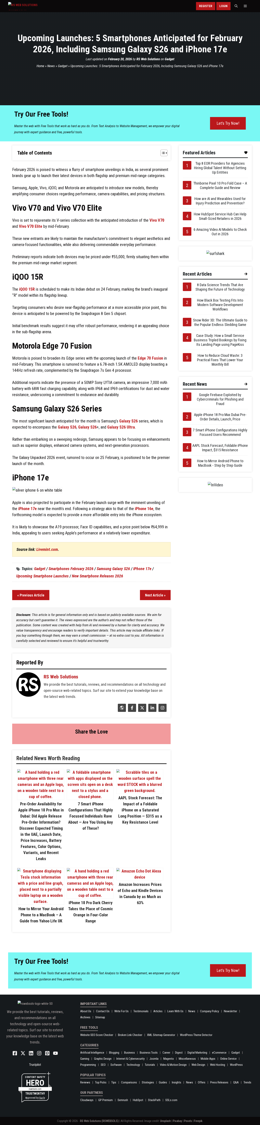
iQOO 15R (27, 289)
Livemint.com (47, 549)
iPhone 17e (27, 508)
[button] (236, 6)
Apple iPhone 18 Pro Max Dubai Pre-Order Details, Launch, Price (220, 417)
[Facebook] (131, 710)
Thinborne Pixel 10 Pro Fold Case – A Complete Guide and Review (220, 185)
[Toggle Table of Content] (162, 152)
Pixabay (177, 1121)
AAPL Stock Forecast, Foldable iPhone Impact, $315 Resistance (220, 447)
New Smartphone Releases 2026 (97, 576)
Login (223, 6)
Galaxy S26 (128, 421)
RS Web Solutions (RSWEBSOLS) (99, 1121)
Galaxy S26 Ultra (121, 427)
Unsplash (165, 1121)
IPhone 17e (142, 568)
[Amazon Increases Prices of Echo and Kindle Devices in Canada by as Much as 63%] (139, 877)
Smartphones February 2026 (71, 568)
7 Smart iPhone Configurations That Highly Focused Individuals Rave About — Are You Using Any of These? (90, 816)
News (51, 66)
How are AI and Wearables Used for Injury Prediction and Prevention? (220, 201)
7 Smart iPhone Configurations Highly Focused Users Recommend (220, 432)
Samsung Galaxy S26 (113, 568)
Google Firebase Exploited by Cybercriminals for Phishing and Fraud (220, 399)
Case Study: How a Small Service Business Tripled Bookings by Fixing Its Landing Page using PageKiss (220, 340)
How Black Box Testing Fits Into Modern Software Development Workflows (220, 304)
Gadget (169, 59)
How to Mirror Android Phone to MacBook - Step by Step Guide (220, 463)
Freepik (198, 1121)
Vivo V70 (157, 220)
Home (40, 66)
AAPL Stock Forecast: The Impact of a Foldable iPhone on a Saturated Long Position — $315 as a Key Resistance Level (140, 810)
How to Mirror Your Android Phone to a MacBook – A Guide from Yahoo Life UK (41, 914)
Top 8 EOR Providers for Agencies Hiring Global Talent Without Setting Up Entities (220, 167)
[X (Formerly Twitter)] (141, 710)
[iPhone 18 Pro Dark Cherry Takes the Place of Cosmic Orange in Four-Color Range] (90, 895)
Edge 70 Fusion (150, 358)
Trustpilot (35, 1065)
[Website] (121, 710)
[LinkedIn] (151, 710)
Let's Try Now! (228, 123)
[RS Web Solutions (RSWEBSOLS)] (31, 6)
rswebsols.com (35, 1089)
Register (205, 6)
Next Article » (155, 595)
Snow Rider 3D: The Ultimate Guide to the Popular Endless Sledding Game (220, 322)
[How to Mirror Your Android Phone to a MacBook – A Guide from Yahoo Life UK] (40, 901)
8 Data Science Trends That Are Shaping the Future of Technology (220, 287)
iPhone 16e (144, 508)
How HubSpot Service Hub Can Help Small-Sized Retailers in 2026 (220, 216)
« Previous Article (30, 595)
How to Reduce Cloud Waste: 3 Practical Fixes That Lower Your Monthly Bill (220, 359)
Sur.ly (42, 1097)
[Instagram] (162, 710)
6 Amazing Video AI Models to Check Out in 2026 (220, 231)
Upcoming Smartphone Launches (42, 576)
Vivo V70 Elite (30, 226)
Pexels (188, 1121)
